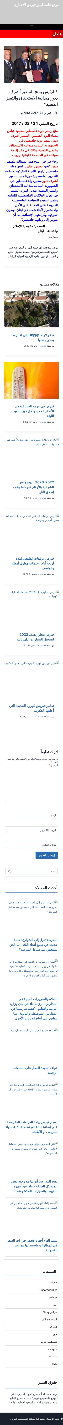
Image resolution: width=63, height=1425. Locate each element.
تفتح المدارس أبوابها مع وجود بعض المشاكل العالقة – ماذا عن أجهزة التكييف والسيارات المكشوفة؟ (34, 1186)
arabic (43, 346)
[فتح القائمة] (31, 27)
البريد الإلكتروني (48, 830)
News (54, 1282)
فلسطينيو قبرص (49, 1341)
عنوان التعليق (49, 845)
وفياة (55, 1363)
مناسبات (53, 1356)
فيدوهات (53, 1349)
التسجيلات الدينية (48, 1319)
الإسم (54, 815)
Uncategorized (48, 1289)
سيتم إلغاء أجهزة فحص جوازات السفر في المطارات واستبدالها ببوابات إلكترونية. (32, 1245)
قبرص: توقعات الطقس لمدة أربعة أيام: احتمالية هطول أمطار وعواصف (32, 563)
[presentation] (31, 309)
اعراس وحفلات (49, 1312)
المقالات (53, 1326)
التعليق (53, 765)
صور (55, 1334)
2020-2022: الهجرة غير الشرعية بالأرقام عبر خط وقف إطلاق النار (33, 487)
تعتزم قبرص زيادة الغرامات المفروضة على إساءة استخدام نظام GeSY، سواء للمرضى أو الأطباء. (31, 1127)
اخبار (55, 1304)
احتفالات (53, 1297)
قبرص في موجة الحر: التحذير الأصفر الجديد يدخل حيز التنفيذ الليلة (33, 411)
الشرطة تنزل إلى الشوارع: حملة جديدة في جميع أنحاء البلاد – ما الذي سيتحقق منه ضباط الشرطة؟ (33, 944)
